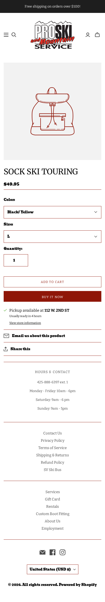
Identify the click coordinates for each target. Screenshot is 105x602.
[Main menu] (6, 34)
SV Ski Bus (52, 470)
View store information (25, 323)
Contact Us (52, 433)
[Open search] (13, 34)
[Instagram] (62, 552)
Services (52, 492)
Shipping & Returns (52, 455)
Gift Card (52, 499)
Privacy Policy (52, 440)
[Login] (87, 35)
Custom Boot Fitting (52, 514)
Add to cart (52, 282)
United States (50, 569)
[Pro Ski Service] (52, 34)
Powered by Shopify (78, 584)
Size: (8, 224)
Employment (52, 528)
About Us (52, 521)
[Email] (42, 552)
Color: (9, 200)
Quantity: (13, 248)
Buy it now (52, 297)
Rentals (52, 506)
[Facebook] (52, 552)
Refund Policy (52, 462)
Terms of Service (52, 448)
